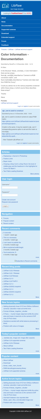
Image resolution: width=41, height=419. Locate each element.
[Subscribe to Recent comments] (20, 261)
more (37, 257)
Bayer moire (7, 161)
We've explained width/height (13, 247)
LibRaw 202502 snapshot (12, 286)
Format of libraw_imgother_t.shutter (15, 311)
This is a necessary (9, 237)
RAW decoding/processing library (14, 368)
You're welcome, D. (9, 252)
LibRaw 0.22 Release (10, 276)
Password (6, 192)
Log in (19, 106)
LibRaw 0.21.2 (8, 294)
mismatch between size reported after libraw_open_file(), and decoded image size (18, 398)
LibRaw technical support (23, 49)
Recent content (8, 223)
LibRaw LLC (28, 411)
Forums (4, 49)
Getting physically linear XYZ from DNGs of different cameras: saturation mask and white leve (21, 307)
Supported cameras (8, 29)
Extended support (7, 37)
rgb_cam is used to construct (12, 111)
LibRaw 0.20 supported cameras (14, 340)
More (37, 297)
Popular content (8, 221)
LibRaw (16, 5)
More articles (34, 174)
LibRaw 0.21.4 (8, 284)
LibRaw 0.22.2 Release (11, 270)
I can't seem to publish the (12, 242)
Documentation (7, 25)
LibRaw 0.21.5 (8, 278)
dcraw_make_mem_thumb (12, 365)
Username (6, 184)
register (25, 106)
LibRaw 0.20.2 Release (11, 343)
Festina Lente (8, 158)
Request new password (10, 202)
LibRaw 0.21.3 (8, 289)
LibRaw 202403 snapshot (12, 292)
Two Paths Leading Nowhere (13, 171)
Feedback (5, 45)
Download (5, 33)
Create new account (8, 200)
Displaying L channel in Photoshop (15, 156)
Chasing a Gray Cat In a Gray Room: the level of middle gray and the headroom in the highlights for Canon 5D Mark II (20, 166)
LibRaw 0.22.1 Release (11, 273)
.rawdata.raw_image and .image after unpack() (19, 338)
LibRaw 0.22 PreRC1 (10, 281)
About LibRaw (8, 346)
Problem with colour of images (13, 326)
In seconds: (7, 232)
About (3, 18)
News (3, 22)
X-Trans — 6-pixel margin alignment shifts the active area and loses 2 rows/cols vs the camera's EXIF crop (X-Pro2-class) (20, 316)
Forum (3, 41)
